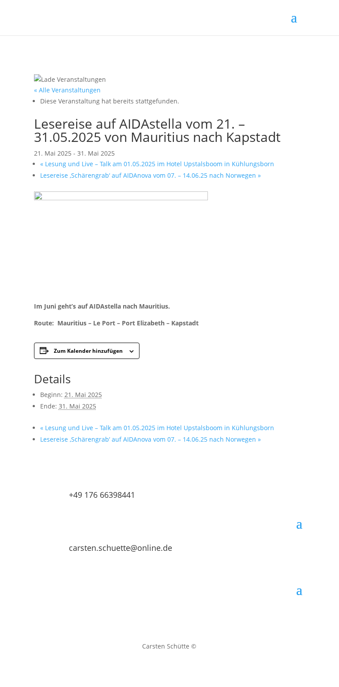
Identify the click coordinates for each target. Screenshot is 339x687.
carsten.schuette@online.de (120, 547)
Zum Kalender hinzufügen (88, 351)
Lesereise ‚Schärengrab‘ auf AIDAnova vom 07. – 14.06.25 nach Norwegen (150, 175)
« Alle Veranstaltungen (67, 90)
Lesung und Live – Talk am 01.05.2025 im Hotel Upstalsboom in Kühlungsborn (157, 164)
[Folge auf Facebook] (178, 617)
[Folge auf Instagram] (161, 617)
